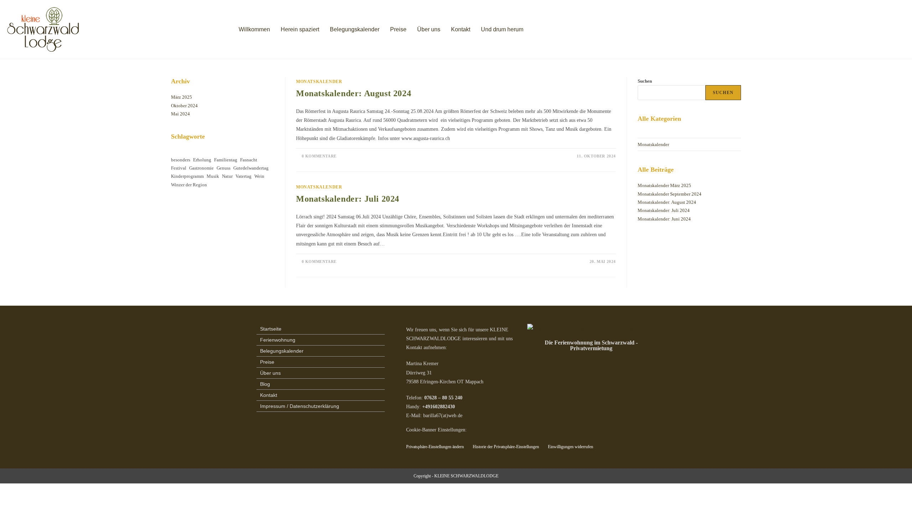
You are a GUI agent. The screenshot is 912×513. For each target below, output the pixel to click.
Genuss (223, 168)
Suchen (645, 81)
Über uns (428, 29)
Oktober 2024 (184, 105)
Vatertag (243, 176)
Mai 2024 (180, 113)
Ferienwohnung (277, 340)
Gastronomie (201, 168)
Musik (213, 176)
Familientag (225, 159)
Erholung (202, 159)
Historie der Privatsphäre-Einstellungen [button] (506, 446)
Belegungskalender (354, 29)
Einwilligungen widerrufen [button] (570, 446)
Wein (259, 176)
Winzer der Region (189, 184)
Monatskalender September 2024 (669, 194)
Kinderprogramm (187, 176)
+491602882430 (438, 406)
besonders (180, 159)
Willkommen (254, 29)
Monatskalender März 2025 (664, 185)
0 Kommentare (319, 156)
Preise (398, 29)
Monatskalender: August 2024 (353, 93)
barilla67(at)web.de (442, 415)
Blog (265, 384)
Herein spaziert (300, 29)
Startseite (270, 329)
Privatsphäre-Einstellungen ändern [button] (435, 446)
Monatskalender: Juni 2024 (664, 219)
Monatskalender (319, 81)
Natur (227, 176)
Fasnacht (248, 159)
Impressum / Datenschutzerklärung (299, 406)
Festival (178, 168)
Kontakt (460, 29)
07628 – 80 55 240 (443, 397)
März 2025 (181, 97)
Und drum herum (502, 29)
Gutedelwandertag (251, 168)
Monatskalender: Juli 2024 (347, 198)
